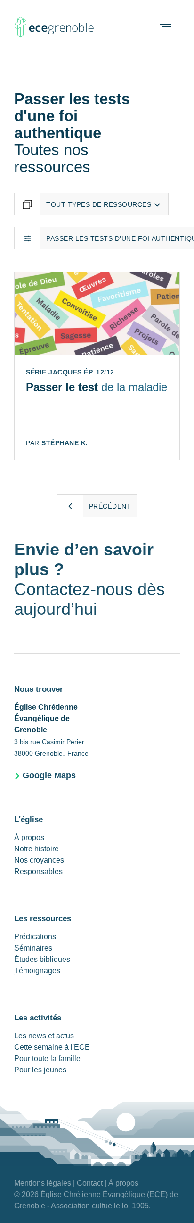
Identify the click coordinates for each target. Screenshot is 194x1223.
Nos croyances (39, 860)
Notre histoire (36, 849)
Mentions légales (42, 1183)
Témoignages (37, 971)
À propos (29, 837)
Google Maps (49, 775)
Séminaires (33, 948)
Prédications (35, 937)
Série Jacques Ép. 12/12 (70, 372)
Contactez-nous (73, 589)
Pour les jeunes (40, 1070)
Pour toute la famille (47, 1058)
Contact (90, 1183)
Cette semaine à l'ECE (52, 1047)
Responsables (38, 871)
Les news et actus (44, 1036)
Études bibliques (42, 959)
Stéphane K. (64, 443)
